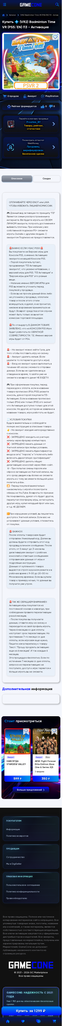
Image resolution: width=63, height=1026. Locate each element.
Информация (13, 829)
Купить (30, 1011)
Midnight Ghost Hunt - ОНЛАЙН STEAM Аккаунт (15, 764)
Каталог (12, 15)
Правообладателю (16, 898)
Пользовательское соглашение (23, 885)
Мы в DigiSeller (14, 864)
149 (17, 778)
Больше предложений (29, 790)
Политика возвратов (17, 836)
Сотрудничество (15, 857)
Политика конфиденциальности (22, 892)
